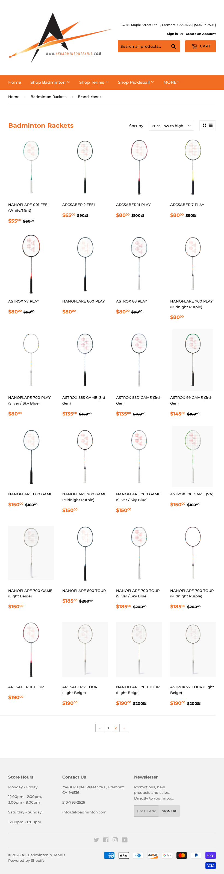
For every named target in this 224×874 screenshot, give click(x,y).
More (169, 82)
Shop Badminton (48, 82)
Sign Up (169, 811)
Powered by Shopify (26, 860)
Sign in (172, 34)
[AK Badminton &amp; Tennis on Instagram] (115, 841)
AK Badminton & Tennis (43, 855)
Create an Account (201, 34)
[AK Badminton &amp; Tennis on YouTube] (125, 841)
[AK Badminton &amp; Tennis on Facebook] (106, 841)
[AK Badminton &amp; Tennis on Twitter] (96, 841)
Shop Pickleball (134, 82)
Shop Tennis (92, 82)
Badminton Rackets (49, 96)
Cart (204, 46)
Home (14, 82)
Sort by (136, 125)
